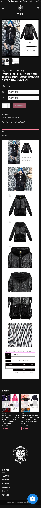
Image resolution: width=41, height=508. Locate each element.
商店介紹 (5, 476)
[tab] (20, 131)
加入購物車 (19, 105)
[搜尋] (6, 8)
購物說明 (5, 483)
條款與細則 (6, 480)
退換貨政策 (6, 487)
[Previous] (5, 38)
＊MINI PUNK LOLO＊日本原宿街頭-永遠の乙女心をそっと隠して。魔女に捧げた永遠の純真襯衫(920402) (30, 419)
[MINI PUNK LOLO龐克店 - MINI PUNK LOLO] (20, 8)
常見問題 (5, 491)
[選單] (3, 8)
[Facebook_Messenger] (32, 499)
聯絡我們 (5, 495)
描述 (3, 131)
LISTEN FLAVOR (13, 71)
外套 (22, 71)
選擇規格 (5, 428)
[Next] (36, 38)
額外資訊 (4, 135)
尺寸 (3, 98)
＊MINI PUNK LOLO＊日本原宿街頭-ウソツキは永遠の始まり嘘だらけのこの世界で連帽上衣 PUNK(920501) (10, 419)
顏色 (3, 92)
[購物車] (38, 8)
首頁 (3, 71)
